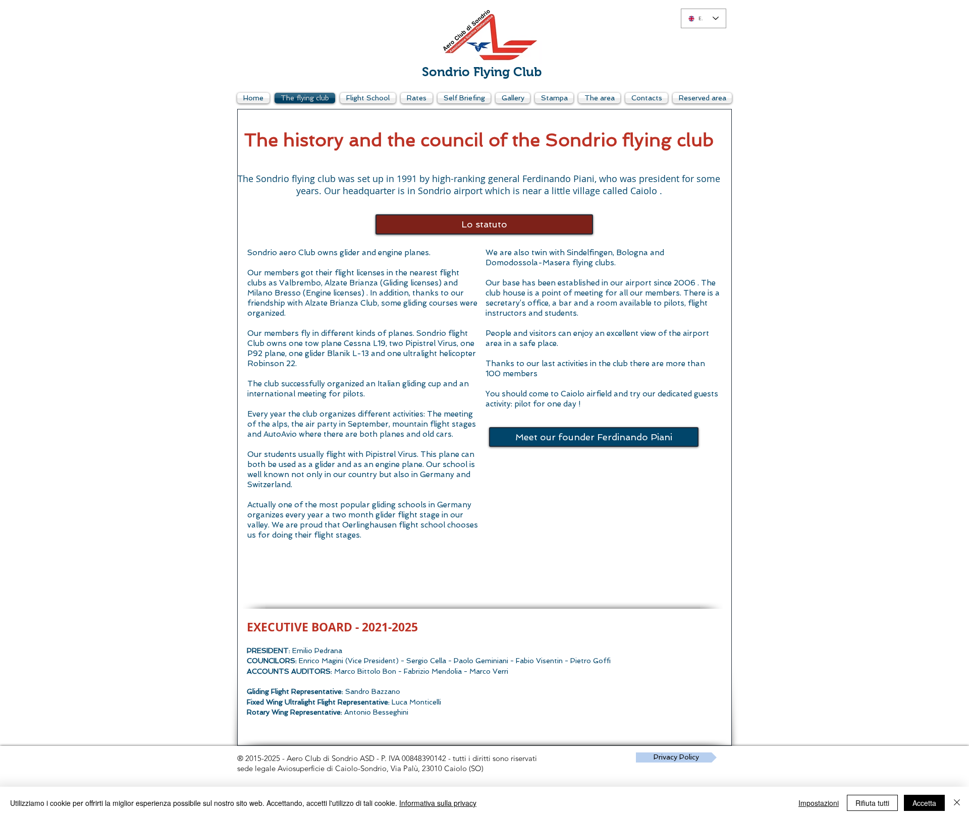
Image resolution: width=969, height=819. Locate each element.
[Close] (957, 803)
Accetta (924, 803)
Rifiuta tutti (872, 803)
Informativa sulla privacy (437, 803)
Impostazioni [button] (818, 803)
